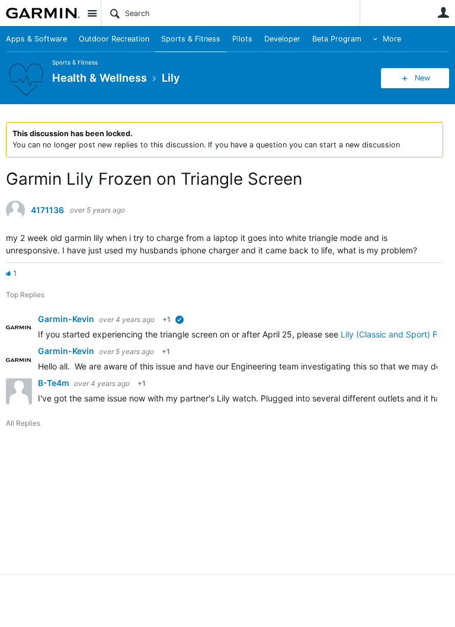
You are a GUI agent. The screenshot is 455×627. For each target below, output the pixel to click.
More (392, 38)
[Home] (43, 13)
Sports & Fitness (190, 38)
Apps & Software (36, 38)
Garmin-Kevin (67, 319)
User (443, 12)
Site (92, 13)
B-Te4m (54, 383)
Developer (282, 38)
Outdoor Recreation (114, 38)
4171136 (47, 210)
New (422, 77)
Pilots (242, 38)
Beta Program (336, 38)
